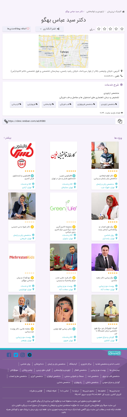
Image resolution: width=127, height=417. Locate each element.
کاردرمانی (15, 104)
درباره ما (75, 391)
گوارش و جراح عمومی (105, 337)
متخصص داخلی (92, 382)
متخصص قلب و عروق (111, 376)
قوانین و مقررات (36, 391)
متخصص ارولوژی (54, 376)
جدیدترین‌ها (114, 391)
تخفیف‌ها (102, 391)
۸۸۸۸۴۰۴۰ (109, 76)
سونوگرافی (14, 370)
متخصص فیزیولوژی (85, 104)
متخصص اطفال (80, 370)
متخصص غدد (93, 376)
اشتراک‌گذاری (49, 29)
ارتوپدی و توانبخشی (95, 11)
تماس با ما (64, 391)
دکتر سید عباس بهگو (63, 20)
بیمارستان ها (115, 370)
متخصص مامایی (63, 382)
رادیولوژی (78, 382)
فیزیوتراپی (31, 104)
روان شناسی (109, 235)
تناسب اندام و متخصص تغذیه (107, 364)
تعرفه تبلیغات (51, 391)
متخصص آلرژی (37, 376)
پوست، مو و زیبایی (106, 286)
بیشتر (8, 138)
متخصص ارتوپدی (108, 104)
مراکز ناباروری (86, 364)
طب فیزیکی (64, 104)
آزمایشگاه (73, 364)
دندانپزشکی (39, 364)
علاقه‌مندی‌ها (16, 29)
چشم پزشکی (27, 370)
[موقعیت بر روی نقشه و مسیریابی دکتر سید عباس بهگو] (63, 51)
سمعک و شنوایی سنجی (74, 376)
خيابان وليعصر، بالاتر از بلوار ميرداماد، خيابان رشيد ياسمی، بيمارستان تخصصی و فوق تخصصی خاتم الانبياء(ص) (61, 71)
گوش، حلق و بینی (43, 370)
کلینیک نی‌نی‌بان (114, 11)
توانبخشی (47, 104)
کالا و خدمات (67, 184)
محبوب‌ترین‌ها (88, 391)
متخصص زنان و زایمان (105, 184)
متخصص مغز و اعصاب (18, 376)
